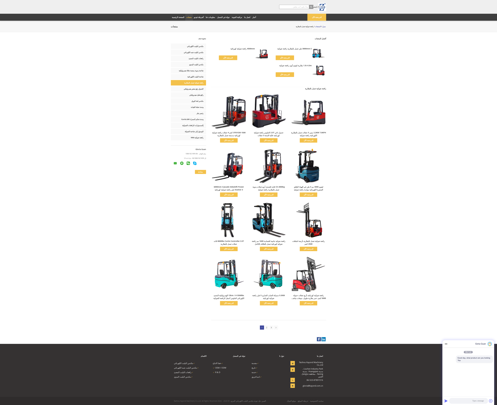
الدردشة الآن (317, 17)
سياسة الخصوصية (317, 401)
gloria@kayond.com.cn (315, 385)
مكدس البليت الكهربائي (195, 46)
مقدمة (254, 363)
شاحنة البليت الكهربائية (195, 77)
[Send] (446, 401)
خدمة (254, 372)
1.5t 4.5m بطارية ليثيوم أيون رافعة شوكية (295, 65)
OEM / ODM (220, 367)
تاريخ (253, 367)
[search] (311, 7)
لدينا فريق (256, 376)
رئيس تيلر (200, 113)
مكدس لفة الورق (197, 101)
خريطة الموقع (303, 401)
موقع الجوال (291, 401)
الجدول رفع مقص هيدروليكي (193, 89)
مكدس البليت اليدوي (196, 64)
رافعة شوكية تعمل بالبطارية (193, 83)
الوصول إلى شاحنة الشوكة (194, 131)
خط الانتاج (217, 363)
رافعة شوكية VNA (197, 137)
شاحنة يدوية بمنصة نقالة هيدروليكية (191, 70)
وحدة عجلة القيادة (197, 107)
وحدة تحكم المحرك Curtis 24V (192, 119)
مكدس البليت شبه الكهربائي (193, 52)
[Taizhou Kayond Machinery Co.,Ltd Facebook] (319, 339)
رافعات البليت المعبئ (196, 58)
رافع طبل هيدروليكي (196, 95)
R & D (217, 372)
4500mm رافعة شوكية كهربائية (243, 48)
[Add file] (491, 401)
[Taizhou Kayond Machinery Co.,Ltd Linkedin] (323, 339)
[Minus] (446, 343)
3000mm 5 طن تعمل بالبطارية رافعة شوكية (294, 48)
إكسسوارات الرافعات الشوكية (192, 125)
